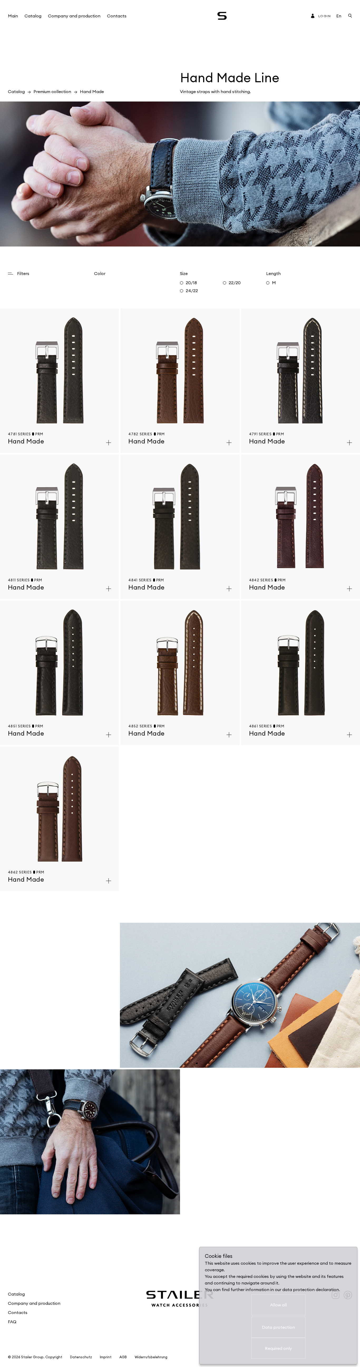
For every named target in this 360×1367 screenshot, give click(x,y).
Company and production (74, 15)
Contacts (117, 15)
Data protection (278, 1327)
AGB (123, 1357)
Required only (278, 1348)
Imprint (105, 1357)
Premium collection (52, 91)
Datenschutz (81, 1357)
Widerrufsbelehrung (151, 1357)
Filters (23, 273)
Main (13, 15)
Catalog (33, 15)
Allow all (278, 1304)
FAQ (12, 1321)
